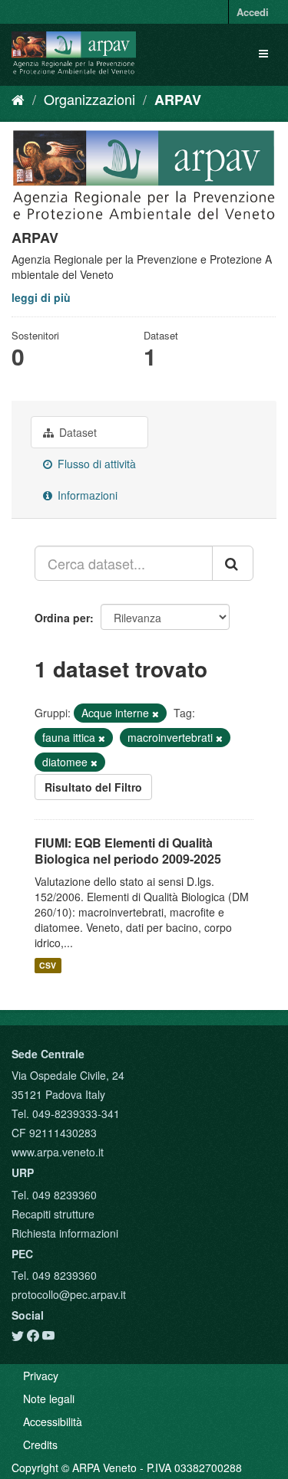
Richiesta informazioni (65, 1233)
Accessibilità (52, 1421)
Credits (40, 1444)
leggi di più (41, 297)
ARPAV (177, 100)
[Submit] (232, 563)
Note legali (48, 1398)
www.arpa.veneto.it (58, 1151)
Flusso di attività (95, 463)
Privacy (40, 1375)
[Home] (18, 99)
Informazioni (86, 495)
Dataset (76, 432)
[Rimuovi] (155, 713)
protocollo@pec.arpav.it (69, 1294)
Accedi (253, 12)
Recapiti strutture (53, 1214)
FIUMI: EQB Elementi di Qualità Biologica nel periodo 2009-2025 (128, 850)
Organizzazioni (89, 99)
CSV (47, 965)
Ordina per (62, 617)
